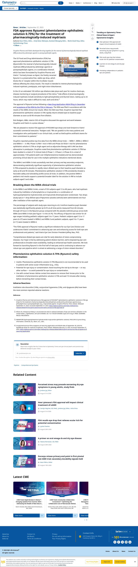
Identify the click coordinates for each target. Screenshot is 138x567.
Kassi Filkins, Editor (46, 462)
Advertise (5, 534)
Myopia (42, 8)
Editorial (5, 539)
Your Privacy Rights (59, 539)
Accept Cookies (120, 562)
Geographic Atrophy (33, 8)
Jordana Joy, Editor (46, 390)
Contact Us (31, 534)
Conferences (87, 3)
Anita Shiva (74, 408)
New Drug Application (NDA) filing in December (66, 104)
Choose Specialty (9, 8)
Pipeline (16, 365)
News (70, 3)
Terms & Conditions (34, 539)
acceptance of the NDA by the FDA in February (35, 107)
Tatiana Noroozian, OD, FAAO (49, 442)
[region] (69, 562)
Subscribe (79, 353)
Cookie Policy (62, 565)
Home (108, 551)
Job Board (30, 536)
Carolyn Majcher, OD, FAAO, (48, 408)
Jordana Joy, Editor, (64, 408)
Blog (95, 3)
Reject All (107, 562)
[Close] (135, 562)
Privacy (54, 534)
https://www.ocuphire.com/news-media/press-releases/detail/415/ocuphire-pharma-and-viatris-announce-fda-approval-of (47, 306)
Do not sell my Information (61, 536)
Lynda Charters (45, 426)
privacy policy (51, 357)
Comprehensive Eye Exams (29, 365)
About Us (5, 536)
